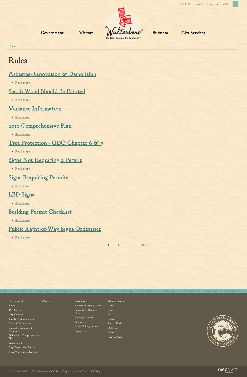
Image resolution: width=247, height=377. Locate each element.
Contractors (81, 322)
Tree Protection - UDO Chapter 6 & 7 (56, 143)
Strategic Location (85, 317)
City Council (16, 314)
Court (111, 305)
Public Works (115, 323)
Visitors (86, 33)
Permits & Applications (88, 305)
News (12, 305)
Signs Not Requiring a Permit (45, 160)
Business (160, 33)
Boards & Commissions (21, 319)
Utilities (112, 328)
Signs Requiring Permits (38, 177)
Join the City (186, 4)
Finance (112, 310)
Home (12, 46)
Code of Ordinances (20, 323)
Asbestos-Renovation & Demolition (52, 74)
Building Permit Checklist (40, 211)
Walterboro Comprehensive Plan (24, 337)
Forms (111, 332)
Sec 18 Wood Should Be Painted (47, 91)
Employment (213, 4)
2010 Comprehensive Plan (40, 125)
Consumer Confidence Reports (54, 371)
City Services (193, 33)
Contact (199, 4)
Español (225, 4)
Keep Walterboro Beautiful (23, 351)
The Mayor (15, 310)
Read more (22, 83)
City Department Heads (22, 347)
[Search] (235, 4)
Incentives (80, 331)
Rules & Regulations (86, 326)
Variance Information (35, 108)
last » (144, 245)
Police (111, 319)
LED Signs (21, 194)
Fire (110, 314)
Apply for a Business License (86, 312)
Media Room (81, 371)
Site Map (95, 371)
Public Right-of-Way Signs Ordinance (55, 229)
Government (52, 33)
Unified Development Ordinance (20, 329)
